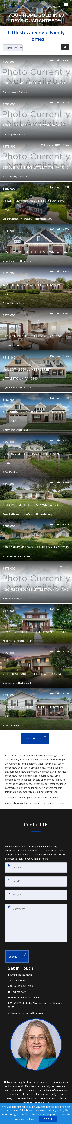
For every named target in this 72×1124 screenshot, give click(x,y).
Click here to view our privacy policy (42, 1110)
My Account (53, 6)
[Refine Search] (65, 47)
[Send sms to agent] (11, 6)
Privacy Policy (42, 1102)
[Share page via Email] (27, 6)
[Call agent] (4, 6)
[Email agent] (19, 6)
